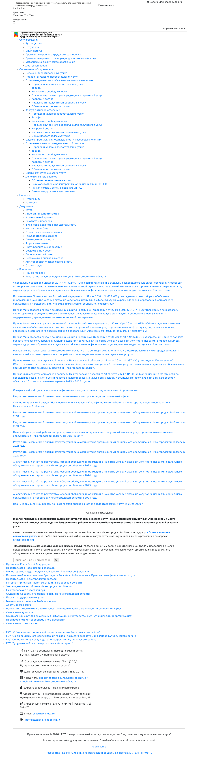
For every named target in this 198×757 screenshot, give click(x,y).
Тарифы (36, 87)
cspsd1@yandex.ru (44, 713)
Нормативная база (37, 228)
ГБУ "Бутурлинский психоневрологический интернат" (39, 643)
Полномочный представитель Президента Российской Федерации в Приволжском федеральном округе (70, 575)
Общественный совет (39, 250)
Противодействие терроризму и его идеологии (35, 619)
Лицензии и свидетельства (42, 213)
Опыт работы (34, 50)
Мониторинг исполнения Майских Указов (31, 601)
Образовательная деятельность (51, 180)
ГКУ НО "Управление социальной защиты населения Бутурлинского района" (53, 632)
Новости (24, 195)
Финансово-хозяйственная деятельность (51, 224)
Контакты (25, 269)
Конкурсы (31, 202)
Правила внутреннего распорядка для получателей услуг (61, 58)
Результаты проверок (39, 221)
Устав (29, 209)
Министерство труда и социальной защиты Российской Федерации (48, 571)
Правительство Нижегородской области (31, 578)
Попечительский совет (40, 254)
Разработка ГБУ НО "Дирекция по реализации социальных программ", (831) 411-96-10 (99, 752)
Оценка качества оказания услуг (46, 172)
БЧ (22, 15)
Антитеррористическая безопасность (49, 261)
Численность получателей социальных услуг (59, 102)
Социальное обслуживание (36, 69)
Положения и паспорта (40, 239)
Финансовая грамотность (22, 623)
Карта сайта (99, 746)
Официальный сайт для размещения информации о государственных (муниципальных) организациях (76, 390)
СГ (27, 15)
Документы (26, 206)
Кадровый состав (42, 98)
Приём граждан (35, 272)
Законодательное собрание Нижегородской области (39, 586)
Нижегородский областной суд (25, 590)
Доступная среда (36, 65)
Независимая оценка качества (44, 258)
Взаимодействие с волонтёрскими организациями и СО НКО (69, 184)
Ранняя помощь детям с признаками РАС (57, 187)
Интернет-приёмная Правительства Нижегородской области (44, 582)
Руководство (34, 43)
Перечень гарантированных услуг (46, 72)
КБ (32, 15)
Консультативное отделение (43, 109)
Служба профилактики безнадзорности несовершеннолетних (63, 139)
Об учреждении (29, 39)
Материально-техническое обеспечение (50, 61)
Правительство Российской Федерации (30, 567)
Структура (32, 47)
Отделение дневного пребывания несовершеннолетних (59, 80)
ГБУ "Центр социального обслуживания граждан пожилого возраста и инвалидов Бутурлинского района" (71, 635)
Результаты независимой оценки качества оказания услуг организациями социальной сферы (71, 396)
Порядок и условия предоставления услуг (52, 76)
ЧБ (16, 15)
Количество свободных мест (49, 91)
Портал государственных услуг (25, 597)
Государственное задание (41, 235)
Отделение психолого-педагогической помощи (55, 143)
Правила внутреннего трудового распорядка (53, 54)
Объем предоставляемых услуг (51, 106)
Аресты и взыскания (19, 604)
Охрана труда (34, 265)
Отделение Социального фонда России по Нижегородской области (48, 593)
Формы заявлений (37, 243)
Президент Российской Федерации (28, 564)
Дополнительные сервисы (42, 176)
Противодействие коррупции (44, 246)
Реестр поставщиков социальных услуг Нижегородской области (66, 276)
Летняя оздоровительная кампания (53, 191)
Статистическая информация (44, 232)
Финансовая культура (19, 612)
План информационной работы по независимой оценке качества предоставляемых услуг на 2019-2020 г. (78, 503)
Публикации (33, 198)
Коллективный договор (40, 217)
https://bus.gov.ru (23, 539)
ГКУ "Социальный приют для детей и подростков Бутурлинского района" (51, 639)
